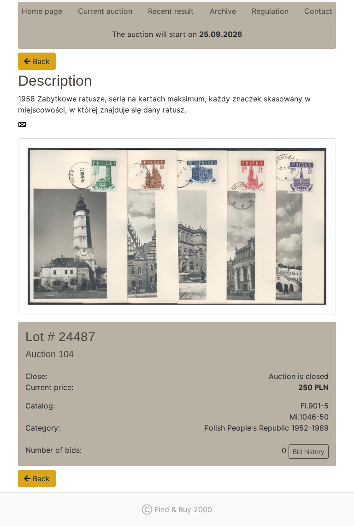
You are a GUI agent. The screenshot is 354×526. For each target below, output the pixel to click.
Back (40, 61)
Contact (318, 11)
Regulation (270, 11)
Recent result (171, 11)
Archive (223, 11)
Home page (42, 11)
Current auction (105, 11)
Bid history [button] (308, 451)
